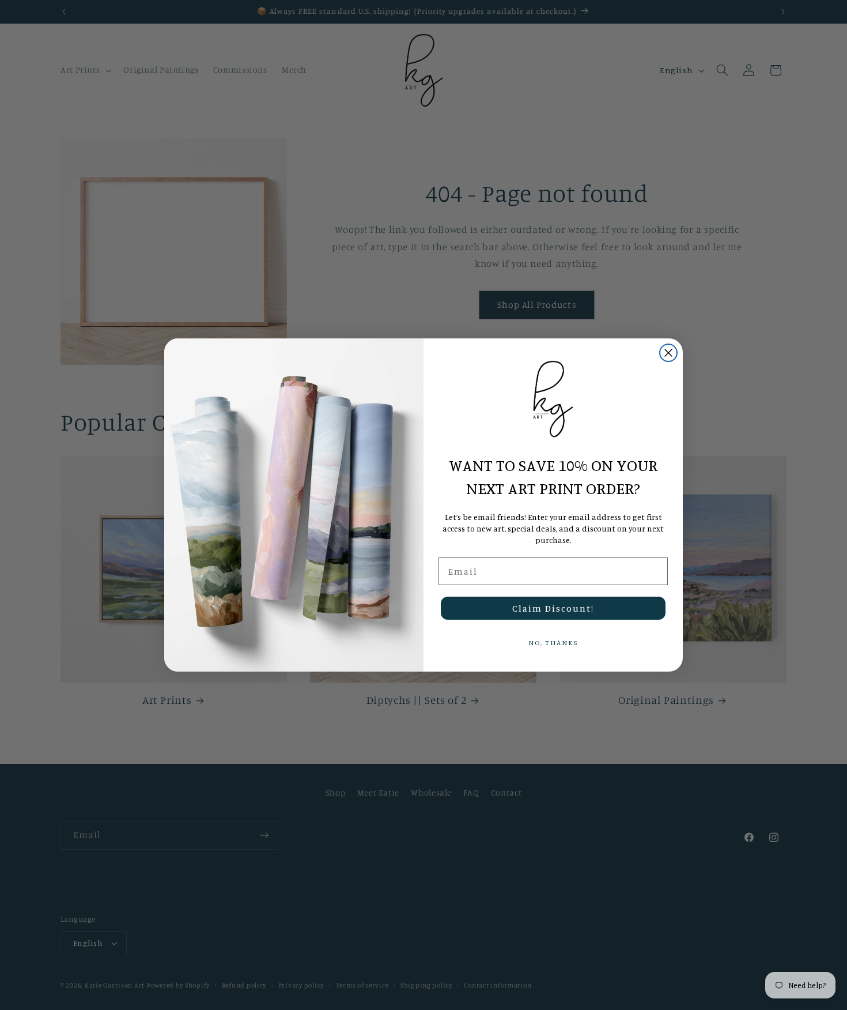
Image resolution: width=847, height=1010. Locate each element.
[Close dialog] (668, 352)
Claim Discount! (553, 608)
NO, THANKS (553, 642)
